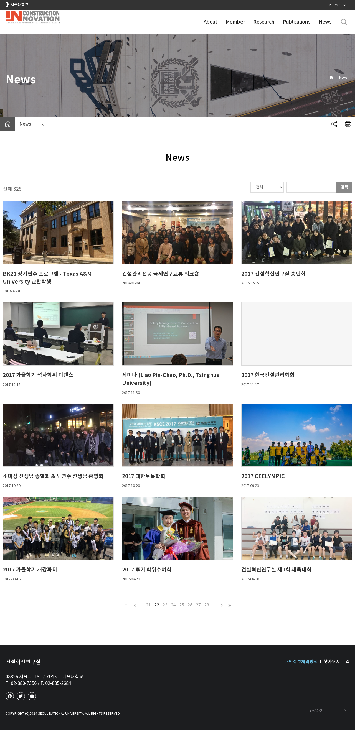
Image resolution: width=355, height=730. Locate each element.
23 (165, 605)
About (210, 22)
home (7, 124)
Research (263, 22)
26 (189, 605)
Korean (335, 5)
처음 (126, 605)
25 (181, 605)
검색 (344, 187)
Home (331, 77)
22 (156, 605)
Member (235, 22)
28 (206, 605)
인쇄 (348, 124)
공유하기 (334, 124)
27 (198, 605)
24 (173, 605)
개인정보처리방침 (301, 661)
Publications (296, 22)
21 (148, 605)
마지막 (229, 605)
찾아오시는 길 (336, 661)
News (325, 22)
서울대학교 (20, 4)
